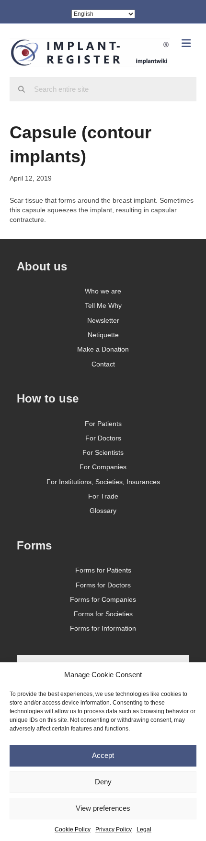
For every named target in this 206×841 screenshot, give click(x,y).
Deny (103, 782)
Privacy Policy (113, 829)
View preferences (103, 808)
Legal (144, 829)
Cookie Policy (73, 829)
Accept (103, 755)
